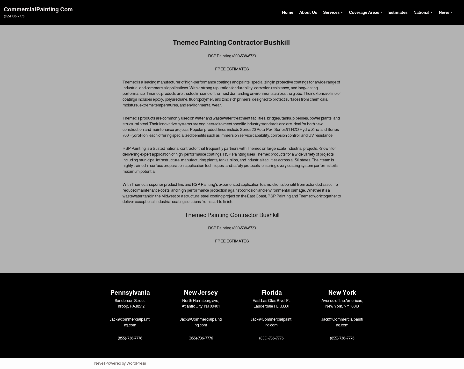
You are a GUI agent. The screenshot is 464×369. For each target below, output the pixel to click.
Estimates (397, 12)
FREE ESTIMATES (232, 69)
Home (287, 12)
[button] (342, 12)
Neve (98, 363)
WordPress (136, 363)
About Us (308, 12)
